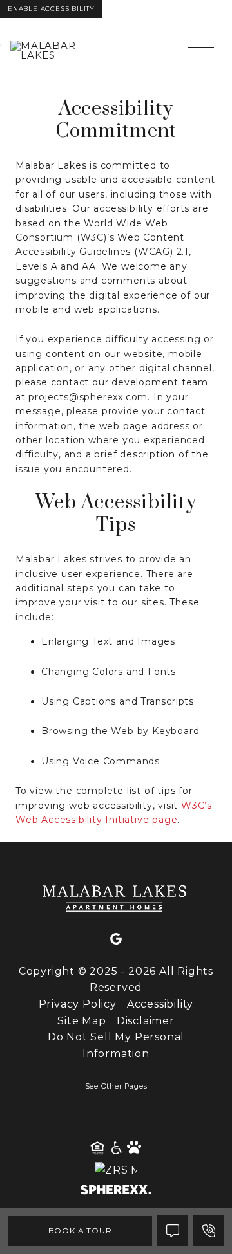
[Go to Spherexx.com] (116, 1191)
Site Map (81, 1021)
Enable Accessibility (51, 9)
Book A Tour (80, 1230)
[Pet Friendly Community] (134, 1148)
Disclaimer (146, 1021)
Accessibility (160, 1004)
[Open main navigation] (201, 50)
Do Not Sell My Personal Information (116, 1045)
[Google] (116, 939)
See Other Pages (116, 1086)
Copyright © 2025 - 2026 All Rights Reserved (116, 979)
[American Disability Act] (116, 1148)
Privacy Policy (78, 1004)
